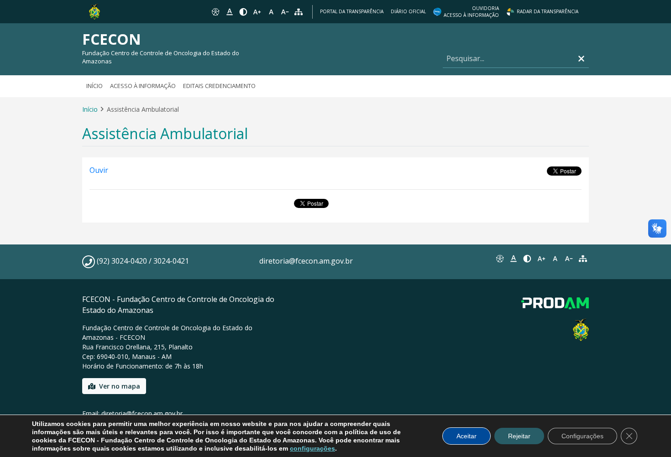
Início (94, 86)
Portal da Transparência (351, 11)
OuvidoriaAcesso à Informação (471, 11)
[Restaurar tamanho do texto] (271, 12)
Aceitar (466, 436)
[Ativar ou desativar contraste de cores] (243, 12)
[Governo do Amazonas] (94, 11)
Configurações (582, 436)
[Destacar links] (229, 12)
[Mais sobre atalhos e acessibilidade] (499, 258)
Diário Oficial (408, 11)
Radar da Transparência (547, 11)
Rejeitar (519, 436)
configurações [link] (312, 448)
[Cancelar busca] (581, 58)
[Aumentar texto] (257, 12)
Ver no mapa (119, 386)
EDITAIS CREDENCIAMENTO (219, 86)
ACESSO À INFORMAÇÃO (143, 86)
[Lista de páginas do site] (583, 258)
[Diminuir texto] (285, 12)
